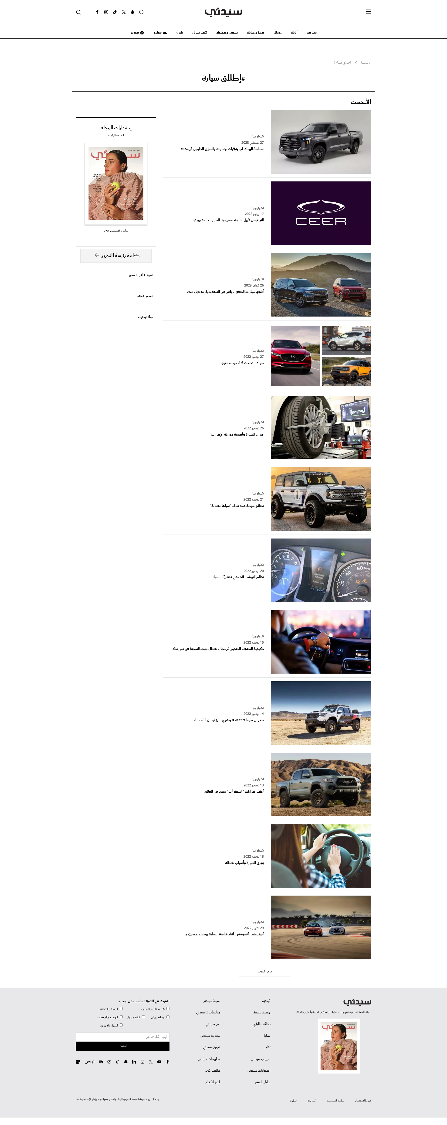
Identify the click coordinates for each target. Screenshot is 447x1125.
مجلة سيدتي (211, 1001)
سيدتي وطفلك (227, 32)
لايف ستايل (199, 32)
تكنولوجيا (258, 137)
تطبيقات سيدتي (208, 1059)
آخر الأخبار (213, 1082)
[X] (123, 12)
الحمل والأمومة (109, 1025)
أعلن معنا (312, 1101)
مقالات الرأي (262, 1024)
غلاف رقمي (212, 1071)
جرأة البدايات (145, 317)
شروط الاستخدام (363, 1101)
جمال (278, 32)
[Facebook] (97, 12)
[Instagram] (106, 12)
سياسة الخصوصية (335, 1101)
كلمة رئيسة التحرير (121, 256)
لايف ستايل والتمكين (153, 1009)
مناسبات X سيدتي (208, 1012)
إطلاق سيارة (342, 63)
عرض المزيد (265, 972)
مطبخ (157, 32)
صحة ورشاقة (255, 32)
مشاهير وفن (158, 1017)
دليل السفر (263, 1082)
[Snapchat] (132, 12)
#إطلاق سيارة (223, 78)
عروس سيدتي (261, 1059)
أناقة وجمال (133, 1017)
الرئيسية (365, 63)
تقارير (267, 1047)
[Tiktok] (115, 12)
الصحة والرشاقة (109, 1009)
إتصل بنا (293, 1101)
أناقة (294, 32)
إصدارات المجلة (116, 128)
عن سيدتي (212, 1024)
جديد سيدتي (210, 1036)
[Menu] (368, 12)
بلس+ (179, 32)
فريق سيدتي (211, 1047)
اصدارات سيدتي (259, 1071)
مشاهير (312, 32)
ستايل (267, 1036)
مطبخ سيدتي (261, 1012)
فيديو (134, 32)
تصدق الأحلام (145, 296)
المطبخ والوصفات (107, 1017)
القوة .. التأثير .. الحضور (141, 275)
